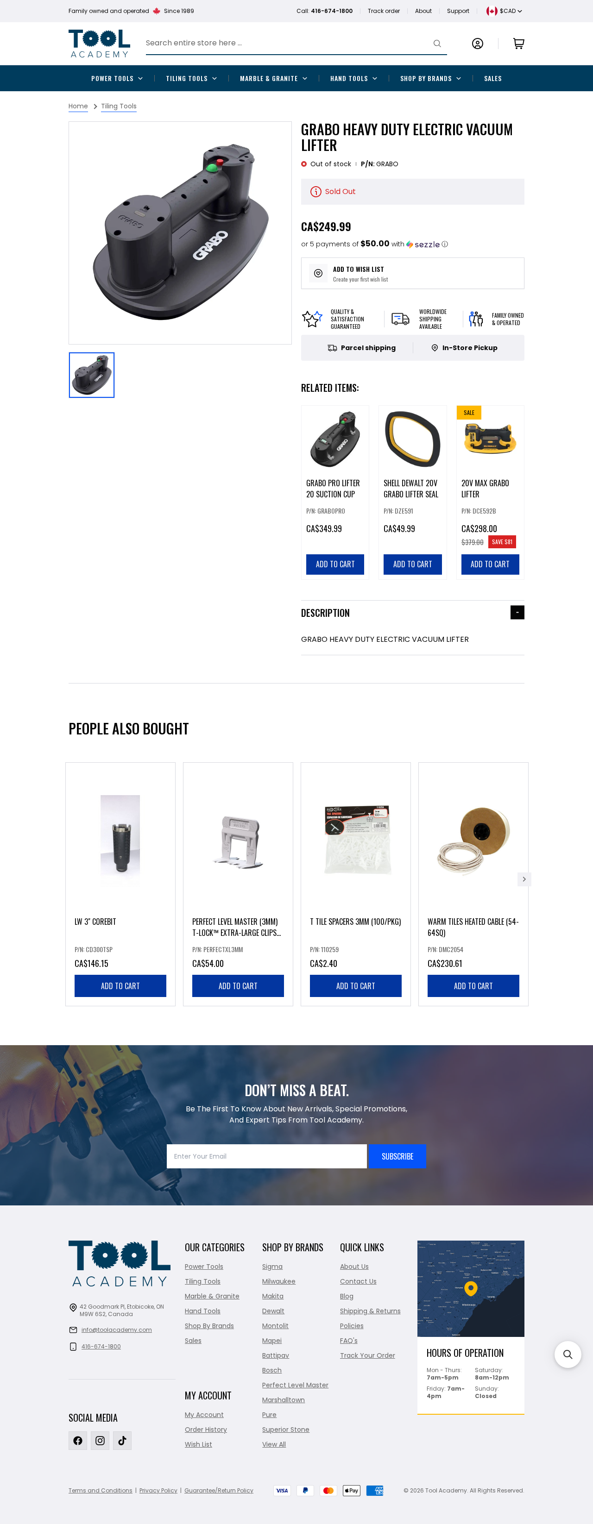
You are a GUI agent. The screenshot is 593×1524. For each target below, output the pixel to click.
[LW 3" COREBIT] (120, 884)
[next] (524, 879)
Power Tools (112, 78)
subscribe (397, 1156)
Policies (352, 1325)
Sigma (272, 1266)
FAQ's (349, 1340)
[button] (374, 244)
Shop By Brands (426, 78)
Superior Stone (285, 1429)
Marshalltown (283, 1400)
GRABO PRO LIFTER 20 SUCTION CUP (333, 488)
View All (274, 1444)
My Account (204, 1414)
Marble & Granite (269, 78)
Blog (346, 1296)
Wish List (198, 1444)
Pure (269, 1414)
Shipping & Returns (370, 1311)
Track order (384, 11)
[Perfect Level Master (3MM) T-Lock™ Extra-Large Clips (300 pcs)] (238, 884)
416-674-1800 (101, 1346)
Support (458, 11)
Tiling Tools (187, 78)
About (423, 11)
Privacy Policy (158, 1490)
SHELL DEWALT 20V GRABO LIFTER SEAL (411, 488)
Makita (273, 1296)
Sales (493, 78)
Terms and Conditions (100, 1490)
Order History (206, 1429)
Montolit (275, 1325)
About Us (354, 1266)
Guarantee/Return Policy (218, 1490)
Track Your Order (367, 1355)
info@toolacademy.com (117, 1330)
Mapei (272, 1340)
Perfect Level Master (295, 1385)
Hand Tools (349, 78)
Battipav (275, 1355)
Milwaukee (279, 1281)
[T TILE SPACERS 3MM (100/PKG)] (356, 884)
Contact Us (358, 1281)
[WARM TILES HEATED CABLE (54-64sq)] (473, 884)
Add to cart (120, 985)
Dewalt (273, 1311)
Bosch (272, 1370)
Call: (324, 11)
